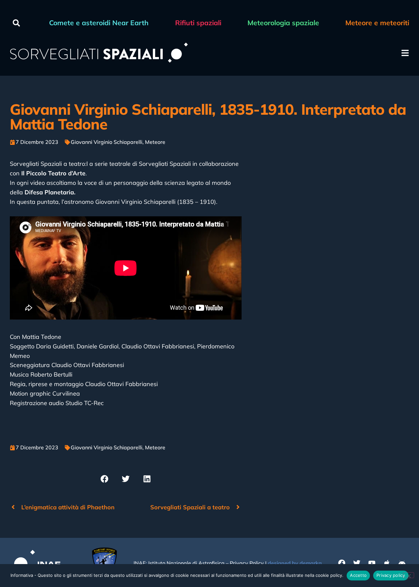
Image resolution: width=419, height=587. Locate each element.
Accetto (358, 575)
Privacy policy (390, 575)
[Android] (402, 563)
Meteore (155, 142)
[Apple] (387, 563)
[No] (408, 575)
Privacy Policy (247, 563)
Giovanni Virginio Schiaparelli (106, 142)
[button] (16, 22)
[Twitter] (357, 563)
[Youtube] (372, 563)
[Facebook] (342, 563)
